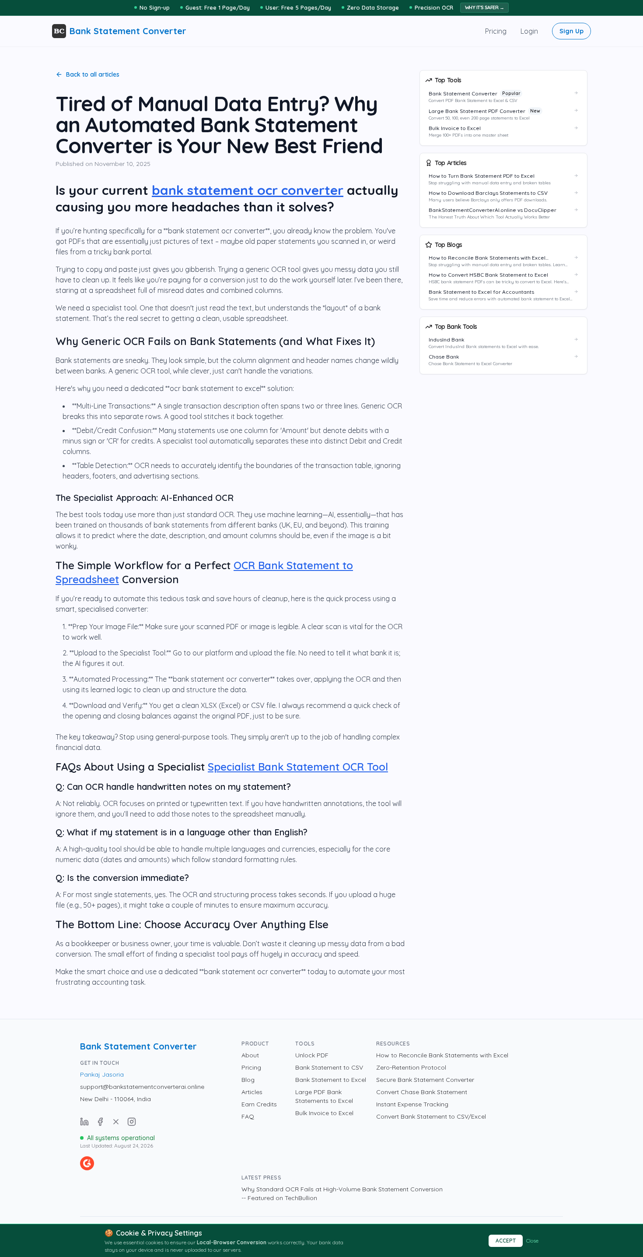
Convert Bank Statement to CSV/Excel (431, 1116)
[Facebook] (100, 1121)
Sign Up (571, 31)
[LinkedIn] (84, 1121)
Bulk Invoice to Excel (324, 1113)
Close (532, 1240)
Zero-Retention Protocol (411, 1067)
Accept (506, 1240)
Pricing (496, 31)
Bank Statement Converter (138, 1046)
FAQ (247, 1116)
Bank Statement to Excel (330, 1080)
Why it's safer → (484, 7)
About (250, 1055)
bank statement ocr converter (247, 190)
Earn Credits (259, 1104)
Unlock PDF (311, 1055)
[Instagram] (131, 1121)
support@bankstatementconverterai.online (142, 1087)
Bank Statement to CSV (329, 1067)
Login (529, 31)
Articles (251, 1092)
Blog (248, 1080)
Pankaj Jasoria (102, 1074)
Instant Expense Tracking (412, 1104)
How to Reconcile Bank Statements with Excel (442, 1055)
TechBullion (301, 1198)
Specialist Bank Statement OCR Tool (298, 766)
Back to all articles (92, 74)
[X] (116, 1121)
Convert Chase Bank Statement (421, 1092)
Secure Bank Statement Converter (425, 1080)
